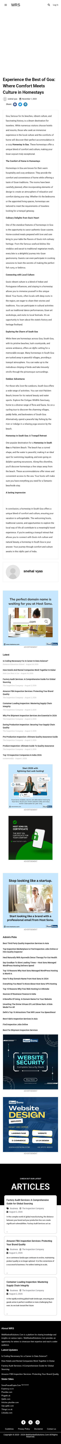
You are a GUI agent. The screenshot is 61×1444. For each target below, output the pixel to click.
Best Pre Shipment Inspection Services (20, 1030)
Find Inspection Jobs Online (15, 1024)
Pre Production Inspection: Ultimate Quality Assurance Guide (30, 737)
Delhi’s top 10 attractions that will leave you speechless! (29, 1012)
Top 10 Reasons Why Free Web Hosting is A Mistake (26, 989)
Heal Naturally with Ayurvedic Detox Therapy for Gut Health (30, 957)
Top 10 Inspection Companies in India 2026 (22, 755)
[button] (49, 5)
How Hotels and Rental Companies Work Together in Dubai (29, 670)
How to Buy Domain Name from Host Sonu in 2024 (25, 979)
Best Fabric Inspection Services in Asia (20, 1019)
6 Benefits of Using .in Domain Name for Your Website (27, 999)
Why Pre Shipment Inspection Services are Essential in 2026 (30, 715)
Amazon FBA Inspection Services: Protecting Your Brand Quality (30, 1374)
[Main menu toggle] (5, 5)
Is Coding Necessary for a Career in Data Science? (25, 661)
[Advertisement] (30, 41)
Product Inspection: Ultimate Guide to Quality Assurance (28, 746)
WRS (15, 5)
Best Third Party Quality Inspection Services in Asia (26, 943)
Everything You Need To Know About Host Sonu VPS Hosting (30, 984)
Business (14, 1208)
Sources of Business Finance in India (19, 994)
